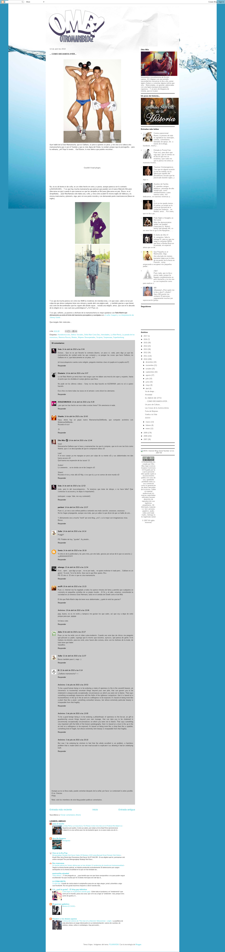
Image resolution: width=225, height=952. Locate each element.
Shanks (61, 416)
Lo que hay (56, 883)
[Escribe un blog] (68, 331)
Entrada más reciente (61, 809)
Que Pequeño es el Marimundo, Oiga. (161, 253)
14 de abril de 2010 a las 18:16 (74, 550)
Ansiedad (148, 395)
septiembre (150, 372)
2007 (146, 439)
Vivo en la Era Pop (59, 853)
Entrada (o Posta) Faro (162, 150)
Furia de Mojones (151, 411)
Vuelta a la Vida (151, 414)
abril (147, 388)
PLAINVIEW (113, 944)
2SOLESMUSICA (64, 402)
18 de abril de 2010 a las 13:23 (74, 586)
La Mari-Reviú (116, 335)
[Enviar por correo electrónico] (66, 331)
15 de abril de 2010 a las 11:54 (76, 567)
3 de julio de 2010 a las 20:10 (77, 740)
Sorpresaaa (108, 337)
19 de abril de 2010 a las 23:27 (74, 632)
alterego (61, 567)
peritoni (61, 507)
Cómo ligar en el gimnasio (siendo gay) (76, 892)
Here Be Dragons (59, 838)
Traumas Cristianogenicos (163, 167)
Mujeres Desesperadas (86, 337)
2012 (146, 352)
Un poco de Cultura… (153, 405)
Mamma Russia (64, 337)
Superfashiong (118, 337)
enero (148, 429)
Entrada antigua (126, 809)
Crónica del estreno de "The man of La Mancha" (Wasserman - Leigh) (87, 921)
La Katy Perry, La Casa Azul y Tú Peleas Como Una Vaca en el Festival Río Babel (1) (92, 826)
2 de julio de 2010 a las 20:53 (77, 685)
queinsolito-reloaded (60, 873)
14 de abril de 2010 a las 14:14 (74, 531)
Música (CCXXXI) (68, 906)
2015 (146, 343)
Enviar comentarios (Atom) (71, 815)
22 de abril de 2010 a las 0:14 (71, 670)
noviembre (150, 365)
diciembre (150, 362)
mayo (148, 385)
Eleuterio (61, 373)
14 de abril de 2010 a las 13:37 (76, 507)
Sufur (60, 531)
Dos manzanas (58, 863)
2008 (146, 436)
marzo (148, 422)
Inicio (95, 809)
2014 (146, 346)
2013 (146, 349)
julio (147, 379)
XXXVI (147, 418)
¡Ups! (156, 271)
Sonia (60, 550)
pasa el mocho (58, 824)
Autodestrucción (64, 335)
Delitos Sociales (77, 335)
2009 (146, 433)
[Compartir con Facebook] (73, 331)
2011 (146, 356)
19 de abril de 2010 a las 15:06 (77, 610)
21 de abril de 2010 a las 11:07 (74, 656)
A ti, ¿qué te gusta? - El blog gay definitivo (69, 889)
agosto (148, 375)
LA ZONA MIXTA (58, 881)
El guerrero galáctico (60, 904)
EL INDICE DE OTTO (153, 398)
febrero (148, 425)
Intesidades (105, 335)
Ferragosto (66, 841)
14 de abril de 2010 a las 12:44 (80, 440)
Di (59, 670)
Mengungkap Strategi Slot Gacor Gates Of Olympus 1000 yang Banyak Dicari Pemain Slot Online (86, 855)
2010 (146, 359)
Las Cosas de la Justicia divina (157, 408)
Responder (62, 366)
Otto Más (61, 440)
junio (148, 382)
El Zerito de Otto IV (161, 235)
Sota (59, 349)
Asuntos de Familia (161, 184)
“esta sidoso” (57, 876)
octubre (149, 369)
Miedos (74, 337)
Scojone (99, 337)
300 (155, 288)
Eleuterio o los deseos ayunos (64, 919)
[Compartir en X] (71, 331)
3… (155, 201)
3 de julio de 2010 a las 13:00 (77, 713)
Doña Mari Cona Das (92, 335)
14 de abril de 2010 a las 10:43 (76, 416)
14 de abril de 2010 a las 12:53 (73, 486)
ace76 (60, 586)
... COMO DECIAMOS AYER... (156, 401)
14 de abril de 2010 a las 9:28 (83, 402)
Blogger (138, 944)
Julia (60, 632)
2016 (146, 339)
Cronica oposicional (161, 133)
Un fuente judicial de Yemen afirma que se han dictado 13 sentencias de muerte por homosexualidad (88, 865)
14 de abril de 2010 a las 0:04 (73, 349)
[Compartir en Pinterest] (76, 331)
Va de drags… (150, 391)
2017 (146, 336)
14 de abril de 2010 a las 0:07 (77, 373)
